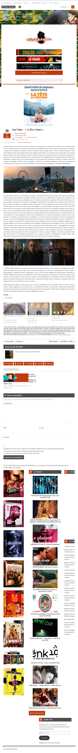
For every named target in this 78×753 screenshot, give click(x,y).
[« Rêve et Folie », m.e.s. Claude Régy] (14, 309)
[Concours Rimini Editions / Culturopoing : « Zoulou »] (39, 52)
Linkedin (40, 363)
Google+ (30, 363)
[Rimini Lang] (13, 665)
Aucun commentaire (9, 142)
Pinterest (50, 363)
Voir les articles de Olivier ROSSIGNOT (28, 352)
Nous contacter (53, 3)
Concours (26, 3)
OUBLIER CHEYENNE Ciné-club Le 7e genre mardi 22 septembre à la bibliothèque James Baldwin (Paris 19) (45, 521)
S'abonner (44, 738)
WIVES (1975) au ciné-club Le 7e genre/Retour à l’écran (45, 708)
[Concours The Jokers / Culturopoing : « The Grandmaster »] (39, 66)
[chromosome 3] (13, 587)
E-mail (41, 428)
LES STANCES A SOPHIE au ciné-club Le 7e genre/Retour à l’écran (45, 590)
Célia (66, 546)
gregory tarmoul (69, 562)
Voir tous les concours (39, 73)
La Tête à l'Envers (32, 137)
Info (19, 7)
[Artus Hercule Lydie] (13, 647)
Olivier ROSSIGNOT (20, 133)
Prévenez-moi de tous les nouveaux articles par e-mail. (22, 453)
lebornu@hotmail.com (33, 334)
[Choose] (13, 496)
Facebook (9, 363)
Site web (6, 437)
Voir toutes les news (37, 713)
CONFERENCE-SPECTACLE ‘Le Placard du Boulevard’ (45, 544)
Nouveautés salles (21, 135)
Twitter (19, 363)
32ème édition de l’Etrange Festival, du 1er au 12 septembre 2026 (45, 496)
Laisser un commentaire (24, 142)
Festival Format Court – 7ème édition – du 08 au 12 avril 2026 (45, 639)
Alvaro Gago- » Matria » (59, 316)
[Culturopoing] (39, 47)
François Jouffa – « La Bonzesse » (15, 341)
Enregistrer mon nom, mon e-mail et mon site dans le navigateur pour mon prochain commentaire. (34, 448)
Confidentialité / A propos (39, 3)
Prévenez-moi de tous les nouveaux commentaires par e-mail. (24, 451)
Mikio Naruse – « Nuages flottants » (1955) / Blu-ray (45, 685)
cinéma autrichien (19, 139)
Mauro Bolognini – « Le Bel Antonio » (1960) (60, 341)
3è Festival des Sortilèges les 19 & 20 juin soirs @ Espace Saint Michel (45, 615)
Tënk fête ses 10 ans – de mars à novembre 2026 (45, 663)
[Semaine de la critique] (39, 17)
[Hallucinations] (13, 557)
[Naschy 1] (13, 617)
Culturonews (17, 3)
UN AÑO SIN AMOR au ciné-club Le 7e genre (45, 567)
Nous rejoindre (10, 7)
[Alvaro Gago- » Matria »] (63, 309)
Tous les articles (6, 3)
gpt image (67, 619)
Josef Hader (18, 137)
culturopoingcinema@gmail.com (61, 334)
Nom (5, 428)
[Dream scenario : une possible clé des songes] (39, 309)
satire (27, 139)
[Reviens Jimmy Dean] (13, 526)
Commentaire (8, 403)
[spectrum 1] (13, 695)
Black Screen (68, 549)
